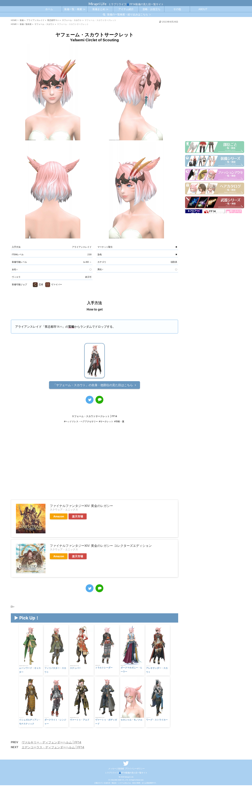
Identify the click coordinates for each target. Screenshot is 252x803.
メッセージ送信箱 (116, 768)
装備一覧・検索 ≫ (74, 9)
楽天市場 (77, 516)
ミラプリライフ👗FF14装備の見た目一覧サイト (126, 772)
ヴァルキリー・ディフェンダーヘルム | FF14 (51, 742)
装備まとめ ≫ (100, 9)
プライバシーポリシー (135, 768)
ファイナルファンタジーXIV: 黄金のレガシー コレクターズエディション (101, 546)
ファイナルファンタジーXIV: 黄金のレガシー (81, 506)
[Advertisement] (94, 464)
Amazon (58, 516)
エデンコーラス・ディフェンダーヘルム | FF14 (53, 747)
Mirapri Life (97, 4)
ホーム (49, 9)
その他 (177, 9)
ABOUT (202, 9)
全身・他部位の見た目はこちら (93, 385)
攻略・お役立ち (151, 9)
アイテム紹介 (126, 9)
